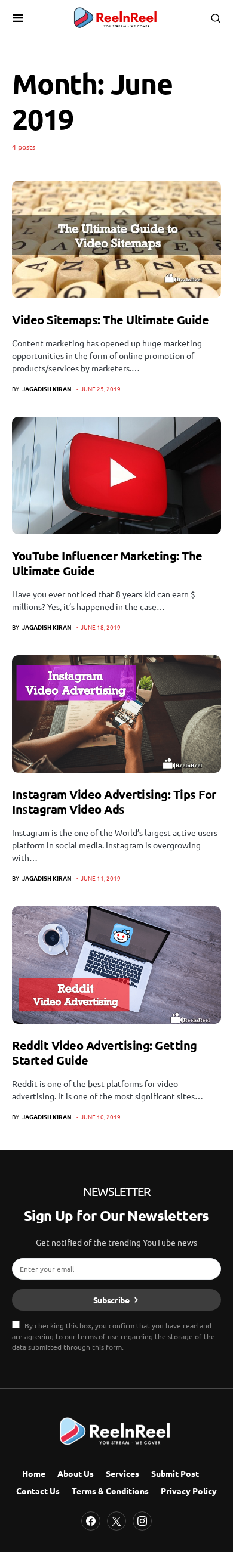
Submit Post (175, 1473)
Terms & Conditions (110, 1490)
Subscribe (111, 1299)
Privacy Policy (189, 1490)
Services (122, 1473)
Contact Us (38, 1490)
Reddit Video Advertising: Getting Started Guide (104, 1052)
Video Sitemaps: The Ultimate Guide (110, 319)
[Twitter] (116, 1521)
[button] (18, 18)
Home (33, 1473)
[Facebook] (90, 1521)
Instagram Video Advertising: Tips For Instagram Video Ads (114, 801)
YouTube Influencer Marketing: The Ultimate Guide (107, 563)
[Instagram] (142, 1521)
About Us (75, 1473)
